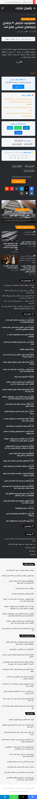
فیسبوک (18, 133)
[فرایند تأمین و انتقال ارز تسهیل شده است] (10, 259)
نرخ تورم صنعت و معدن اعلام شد (18, 82)
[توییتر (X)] (27, 189)
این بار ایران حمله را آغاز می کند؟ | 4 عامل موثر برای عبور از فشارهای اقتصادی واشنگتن (18, 101)
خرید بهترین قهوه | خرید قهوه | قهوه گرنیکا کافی (21, 544)
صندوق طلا (32, 551)
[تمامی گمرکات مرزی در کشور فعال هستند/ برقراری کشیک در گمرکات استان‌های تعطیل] (27, 259)
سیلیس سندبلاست (30, 547)
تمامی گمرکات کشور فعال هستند (20, 216)
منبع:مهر (32, 73)
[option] (18, 211)
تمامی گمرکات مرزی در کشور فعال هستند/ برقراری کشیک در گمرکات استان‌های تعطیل (27, 269)
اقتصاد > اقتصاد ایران (24, 14)
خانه (32, 14)
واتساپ (18, 128)
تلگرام (26, 128)
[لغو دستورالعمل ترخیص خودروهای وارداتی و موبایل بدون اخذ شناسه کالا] (10, 236)
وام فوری (32, 554)
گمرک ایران (16, 166)
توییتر (10, 128)
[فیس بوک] (31, 189)
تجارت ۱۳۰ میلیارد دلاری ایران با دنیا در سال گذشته (27, 243)
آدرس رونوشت (18, 181)
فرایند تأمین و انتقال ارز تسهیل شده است (11, 267)
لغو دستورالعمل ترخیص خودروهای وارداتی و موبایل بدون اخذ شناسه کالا (10, 246)
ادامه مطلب (18, 87)
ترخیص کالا (29, 166)
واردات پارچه (28, 171)
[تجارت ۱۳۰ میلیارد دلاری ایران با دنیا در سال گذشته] (27, 235)
